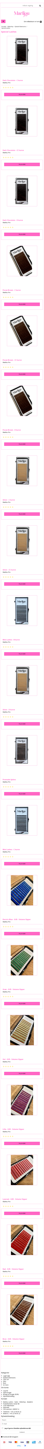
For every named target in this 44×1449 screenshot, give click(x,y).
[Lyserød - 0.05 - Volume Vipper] (22, 1176)
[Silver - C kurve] (22, 476)
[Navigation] (3, 21)
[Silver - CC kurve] (22, 546)
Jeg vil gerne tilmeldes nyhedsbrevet (19, 1428)
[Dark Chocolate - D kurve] (22, 197)
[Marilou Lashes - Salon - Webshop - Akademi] (22, 14)
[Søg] (40, 6)
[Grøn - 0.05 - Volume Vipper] (22, 966)
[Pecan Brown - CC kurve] (22, 337)
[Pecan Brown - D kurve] (22, 406)
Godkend (22, 1432)
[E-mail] (22, 1424)
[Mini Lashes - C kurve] (22, 826)
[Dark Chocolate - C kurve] (22, 57)
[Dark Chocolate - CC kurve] (22, 127)
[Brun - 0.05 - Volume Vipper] (22, 1315)
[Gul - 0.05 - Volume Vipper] (22, 1036)
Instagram (14, 1437)
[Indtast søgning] (31, 5)
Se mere (5, 1385)
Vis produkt (22, 94)
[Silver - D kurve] (22, 686)
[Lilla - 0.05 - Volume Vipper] (22, 1106)
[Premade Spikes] (22, 756)
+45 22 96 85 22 (15, 1412)
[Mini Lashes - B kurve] (22, 616)
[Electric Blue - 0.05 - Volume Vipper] (22, 896)
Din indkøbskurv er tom (32, 21)
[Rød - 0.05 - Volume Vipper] (22, 1246)
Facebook (6, 1437)
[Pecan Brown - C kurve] (22, 267)
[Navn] (22, 1420)
